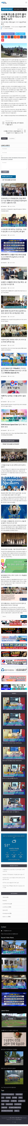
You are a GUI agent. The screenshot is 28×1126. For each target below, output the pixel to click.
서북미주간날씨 (5, 1100)
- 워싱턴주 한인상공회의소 (8, 1094)
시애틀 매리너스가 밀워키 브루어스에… (9, 1030)
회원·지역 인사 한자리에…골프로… (8, 1068)
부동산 (20, 1097)
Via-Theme (18, 1119)
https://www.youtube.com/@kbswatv (9, 933)
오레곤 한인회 (9, 1104)
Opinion (4, 910)
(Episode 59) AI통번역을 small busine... (12, 760)
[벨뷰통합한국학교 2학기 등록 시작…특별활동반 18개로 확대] (14, 566)
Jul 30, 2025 (12, 316)
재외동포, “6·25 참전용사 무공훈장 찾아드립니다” (13, 874)
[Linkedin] (5, 37)
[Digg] (21, 37)
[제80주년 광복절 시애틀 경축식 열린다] (14, 386)
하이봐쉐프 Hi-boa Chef (7, 1110)
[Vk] (24, 37)
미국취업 (8, 1097)
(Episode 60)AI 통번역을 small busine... (12, 743)
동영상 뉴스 (5, 916)
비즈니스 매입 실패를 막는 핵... (10, 778)
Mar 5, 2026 (12, 376)
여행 (3, 1104)
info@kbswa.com (7, 930)
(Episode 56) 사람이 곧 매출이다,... (11, 812)
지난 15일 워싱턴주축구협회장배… (8, 1087)
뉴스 (3, 1097)
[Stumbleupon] (18, 37)
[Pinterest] (9, 37)
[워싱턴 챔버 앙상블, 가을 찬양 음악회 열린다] (14, 540)
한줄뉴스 (17, 1110)
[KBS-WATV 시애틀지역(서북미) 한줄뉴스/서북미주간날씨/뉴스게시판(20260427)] (14, 245)
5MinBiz (4, 897)
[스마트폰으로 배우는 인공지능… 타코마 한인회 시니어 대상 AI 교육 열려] (14, 220)
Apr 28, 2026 (12, 235)
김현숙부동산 (19, 1094)
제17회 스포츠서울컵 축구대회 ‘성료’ (11, 882)
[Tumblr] (12, 37)
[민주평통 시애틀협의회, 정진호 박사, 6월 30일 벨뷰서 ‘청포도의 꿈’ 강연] (14, 512)
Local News (12, 138)
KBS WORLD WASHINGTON (16, 1117)
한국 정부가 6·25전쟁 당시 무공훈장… (9, 1049)
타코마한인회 (18, 1104)
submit (5, 171)
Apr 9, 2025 (12, 345)
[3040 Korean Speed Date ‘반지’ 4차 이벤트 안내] (14, 415)
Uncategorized (6, 913)
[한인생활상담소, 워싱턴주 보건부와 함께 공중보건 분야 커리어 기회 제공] (14, 594)
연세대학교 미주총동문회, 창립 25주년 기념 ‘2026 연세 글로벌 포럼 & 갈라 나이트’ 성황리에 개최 (14, 200)
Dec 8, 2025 (12, 288)
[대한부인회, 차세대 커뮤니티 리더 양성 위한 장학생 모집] (14, 330)
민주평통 (15, 1097)
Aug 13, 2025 (12, 401)
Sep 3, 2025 (12, 430)
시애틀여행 (13, 1100)
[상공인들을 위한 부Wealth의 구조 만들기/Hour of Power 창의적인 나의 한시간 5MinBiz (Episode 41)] (14, 359)
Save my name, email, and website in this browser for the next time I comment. (13, 158)
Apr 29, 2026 (12, 262)
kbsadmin (7, 26)
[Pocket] (2, 40)
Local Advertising (6, 903)
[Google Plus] (2, 37)
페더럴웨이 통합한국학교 (14, 1107)
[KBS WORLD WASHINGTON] (4, 2)
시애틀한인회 (22, 1100)
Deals (4, 900)
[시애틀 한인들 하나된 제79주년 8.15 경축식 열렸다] (14, 456)
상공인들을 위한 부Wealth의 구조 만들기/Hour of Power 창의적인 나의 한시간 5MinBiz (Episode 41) (14, 370)
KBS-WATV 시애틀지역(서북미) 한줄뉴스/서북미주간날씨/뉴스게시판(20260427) (13, 257)
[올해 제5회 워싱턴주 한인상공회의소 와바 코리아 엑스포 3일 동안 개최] (14, 302)
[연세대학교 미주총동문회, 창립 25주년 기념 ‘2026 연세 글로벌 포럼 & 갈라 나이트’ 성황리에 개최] (14, 189)
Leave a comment (9, 28)
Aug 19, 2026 (12, 206)
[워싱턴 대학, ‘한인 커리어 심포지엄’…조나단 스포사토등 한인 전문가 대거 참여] (14, 484)
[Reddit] (15, 37)
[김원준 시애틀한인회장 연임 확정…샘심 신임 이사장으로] (14, 273)
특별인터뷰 (4, 1107)
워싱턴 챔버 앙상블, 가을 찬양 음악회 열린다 (13, 549)
